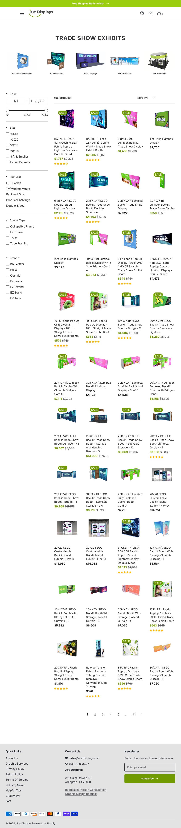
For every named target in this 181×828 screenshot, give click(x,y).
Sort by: (142, 97)
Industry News (15, 785)
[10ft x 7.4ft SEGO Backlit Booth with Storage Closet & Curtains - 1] (162, 528)
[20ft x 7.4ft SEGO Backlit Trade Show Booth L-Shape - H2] (67, 416)
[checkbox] (26, 134)
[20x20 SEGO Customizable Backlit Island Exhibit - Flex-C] (99, 528)
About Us (12, 758)
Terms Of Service (17, 779)
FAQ (8, 801)
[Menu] (22, 13)
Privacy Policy (15, 769)
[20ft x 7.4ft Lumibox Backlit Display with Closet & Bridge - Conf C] (67, 363)
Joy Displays (23, 823)
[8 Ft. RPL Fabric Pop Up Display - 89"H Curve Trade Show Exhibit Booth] (130, 648)
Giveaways (13, 795)
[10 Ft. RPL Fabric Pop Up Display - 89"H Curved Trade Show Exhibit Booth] (162, 590)
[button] (142, 13)
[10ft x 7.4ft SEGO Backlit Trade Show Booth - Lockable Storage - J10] (99, 474)
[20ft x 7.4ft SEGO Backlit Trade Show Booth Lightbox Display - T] (162, 416)
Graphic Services (17, 763)
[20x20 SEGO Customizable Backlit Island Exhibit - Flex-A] (162, 474)
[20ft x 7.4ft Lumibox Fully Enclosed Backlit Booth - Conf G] (130, 474)
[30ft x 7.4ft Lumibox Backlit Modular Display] (99, 363)
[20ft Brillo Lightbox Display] (67, 239)
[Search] (142, 13)
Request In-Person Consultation (85, 789)
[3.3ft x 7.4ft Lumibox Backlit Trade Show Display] (162, 181)
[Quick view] (73, 125)
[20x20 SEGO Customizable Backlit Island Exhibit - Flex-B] (67, 528)
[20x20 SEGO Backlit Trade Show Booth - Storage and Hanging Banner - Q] (99, 416)
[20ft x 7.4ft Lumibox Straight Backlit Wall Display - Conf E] (130, 363)
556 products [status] (62, 97)
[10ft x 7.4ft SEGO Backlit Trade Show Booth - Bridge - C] (130, 301)
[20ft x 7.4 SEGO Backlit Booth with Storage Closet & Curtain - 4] (130, 590)
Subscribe (147, 778)
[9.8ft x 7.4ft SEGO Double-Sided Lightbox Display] (67, 181)
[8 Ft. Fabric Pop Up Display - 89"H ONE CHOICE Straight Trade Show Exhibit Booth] (130, 239)
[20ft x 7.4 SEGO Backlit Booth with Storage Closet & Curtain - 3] (99, 590)
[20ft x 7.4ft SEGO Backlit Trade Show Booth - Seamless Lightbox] (162, 301)
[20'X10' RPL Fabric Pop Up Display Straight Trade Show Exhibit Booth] (67, 648)
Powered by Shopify (43, 823)
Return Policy (14, 774)
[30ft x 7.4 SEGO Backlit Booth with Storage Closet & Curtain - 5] (162, 648)
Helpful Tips (14, 790)
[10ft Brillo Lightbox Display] (162, 119)
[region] (90, 3)
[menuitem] (31, 758)
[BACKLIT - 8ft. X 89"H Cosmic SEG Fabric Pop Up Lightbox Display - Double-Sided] (67, 119)
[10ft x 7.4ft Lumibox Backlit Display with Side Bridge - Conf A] (99, 239)
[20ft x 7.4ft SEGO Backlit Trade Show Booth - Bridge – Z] (67, 474)
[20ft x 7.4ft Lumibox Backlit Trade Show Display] (130, 181)
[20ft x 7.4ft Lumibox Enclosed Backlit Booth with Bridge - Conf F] (162, 363)
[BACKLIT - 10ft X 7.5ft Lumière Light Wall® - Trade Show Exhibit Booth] (99, 119)
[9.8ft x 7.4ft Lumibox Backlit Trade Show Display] (130, 119)
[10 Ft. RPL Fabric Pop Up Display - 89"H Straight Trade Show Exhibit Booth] (99, 301)
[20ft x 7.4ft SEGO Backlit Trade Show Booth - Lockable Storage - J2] (130, 416)
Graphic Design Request (81, 794)
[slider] (7, 110)
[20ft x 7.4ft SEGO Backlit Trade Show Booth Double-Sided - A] (99, 181)
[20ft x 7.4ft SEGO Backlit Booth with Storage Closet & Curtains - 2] (67, 590)
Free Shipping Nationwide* (88, 3)
